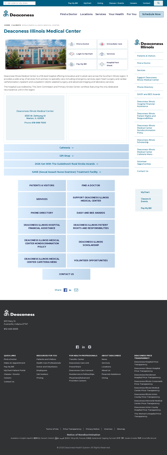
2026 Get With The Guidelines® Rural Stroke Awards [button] (65, 164)
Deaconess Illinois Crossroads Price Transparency (148, 382)
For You (131, 14)
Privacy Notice (93, 429)
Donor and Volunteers (47, 367)
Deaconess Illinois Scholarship (91, 243)
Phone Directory (42, 213)
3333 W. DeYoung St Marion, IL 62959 (35, 117)
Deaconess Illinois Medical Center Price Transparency (147, 389)
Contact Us (66, 274)
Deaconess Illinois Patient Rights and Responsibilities (91, 226)
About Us (106, 370)
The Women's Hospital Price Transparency (147, 415)
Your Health (116, 14)
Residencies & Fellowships (81, 374)
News (104, 359)
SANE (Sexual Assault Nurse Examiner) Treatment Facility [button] (65, 172)
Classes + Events (12, 374)
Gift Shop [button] (65, 155)
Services (100, 14)
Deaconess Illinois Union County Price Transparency (147, 395)
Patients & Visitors (41, 185)
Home (7, 25)
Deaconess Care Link (79, 363)
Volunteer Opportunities (91, 260)
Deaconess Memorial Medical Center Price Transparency (148, 402)
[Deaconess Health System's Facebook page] (77, 347)
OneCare (108, 429)
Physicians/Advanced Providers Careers (79, 379)
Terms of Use (52, 429)
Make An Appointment (14, 363)
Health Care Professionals (49, 363)
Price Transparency (72, 429)
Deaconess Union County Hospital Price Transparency (147, 408)
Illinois (16, 25)
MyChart (145, 192)
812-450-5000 (11, 329)
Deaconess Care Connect (81, 370)
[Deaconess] (18, 13)
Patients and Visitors (46, 359)
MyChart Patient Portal (14, 370)
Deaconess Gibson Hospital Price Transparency (147, 369)
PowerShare (75, 367)
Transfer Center (76, 359)
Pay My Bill (146, 208)
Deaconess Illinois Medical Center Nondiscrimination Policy (41, 243)
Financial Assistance (111, 374)
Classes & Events (146, 200)
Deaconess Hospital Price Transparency (146, 363)
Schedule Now (151, 14)
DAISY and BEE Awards (91, 213)
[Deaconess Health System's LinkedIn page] (83, 347)
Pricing (40, 378)
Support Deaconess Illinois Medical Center (91, 199)
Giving (105, 378)
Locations (86, 14)
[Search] (158, 3)
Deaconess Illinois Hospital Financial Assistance (42, 226)
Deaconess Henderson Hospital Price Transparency (147, 376)
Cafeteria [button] (65, 147)
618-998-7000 (39, 123)
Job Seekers (42, 374)
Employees (42, 370)
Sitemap (121, 429)
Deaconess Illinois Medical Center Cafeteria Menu (41, 260)
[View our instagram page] (90, 347)
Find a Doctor (68, 14)
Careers (7, 378)
